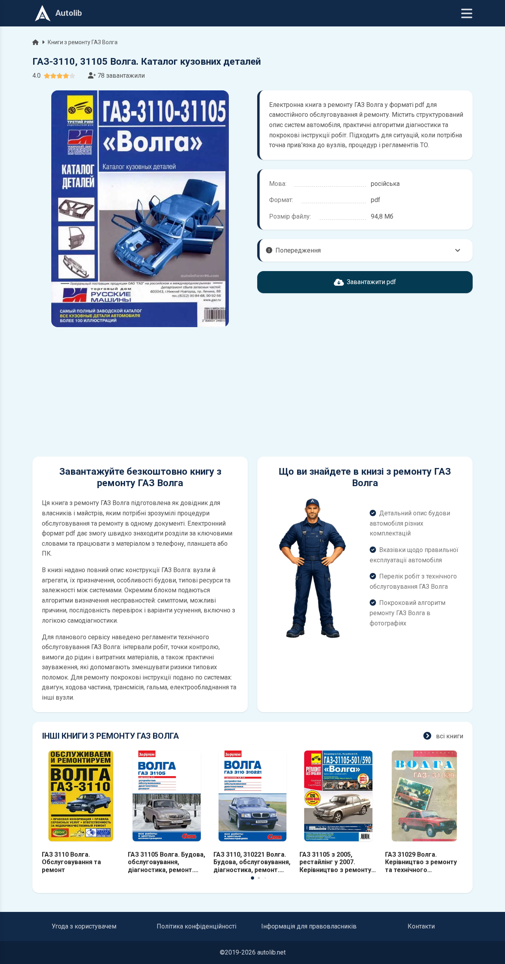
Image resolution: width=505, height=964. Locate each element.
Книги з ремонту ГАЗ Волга (83, 42)
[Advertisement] (140, 392)
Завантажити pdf (371, 282)
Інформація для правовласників (309, 926)
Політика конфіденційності (196, 926)
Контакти (421, 926)
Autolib (68, 13)
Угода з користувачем (84, 926)
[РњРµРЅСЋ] (467, 13)
